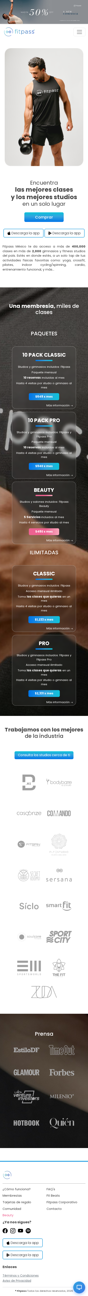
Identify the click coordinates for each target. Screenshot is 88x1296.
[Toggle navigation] (79, 32)
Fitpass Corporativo (62, 1202)
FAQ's (51, 1189)
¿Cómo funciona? (17, 1189)
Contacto (54, 1209)
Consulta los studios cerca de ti (44, 755)
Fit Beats (53, 1195)
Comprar (44, 217)
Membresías (12, 1195)
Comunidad (12, 1209)
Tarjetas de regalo (17, 1202)
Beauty (8, 1215)
